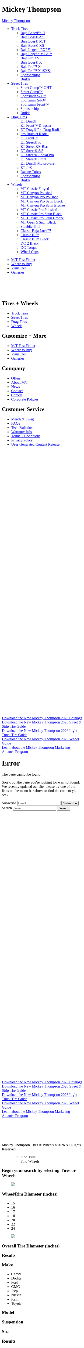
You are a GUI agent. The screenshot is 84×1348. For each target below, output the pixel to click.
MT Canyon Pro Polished (39, 197)
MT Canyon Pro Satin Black (42, 201)
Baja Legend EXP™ (36, 50)
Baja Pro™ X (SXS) (36, 71)
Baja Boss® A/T (33, 37)
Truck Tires (19, 29)
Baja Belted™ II (33, 33)
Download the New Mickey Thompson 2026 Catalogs (42, 718)
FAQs (15, 423)
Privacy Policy (22, 440)
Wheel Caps (29, 252)
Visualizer (18, 268)
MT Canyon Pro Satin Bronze (43, 205)
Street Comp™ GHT (36, 88)
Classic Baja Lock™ (36, 231)
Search (7, 808)
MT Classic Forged (35, 189)
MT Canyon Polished (36, 193)
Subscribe (9, 803)
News (15, 387)
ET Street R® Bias (34, 146)
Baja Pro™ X (31, 67)
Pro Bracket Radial (35, 134)
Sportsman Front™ (35, 104)
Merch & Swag (22, 419)
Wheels (16, 184)
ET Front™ (29, 138)
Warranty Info (21, 432)
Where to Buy (21, 264)
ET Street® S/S (32, 151)
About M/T (19, 382)
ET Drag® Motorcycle (37, 163)
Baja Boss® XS (32, 45)
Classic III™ (30, 235)
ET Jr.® (26, 168)
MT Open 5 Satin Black (38, 222)
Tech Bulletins (21, 428)
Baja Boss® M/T (33, 41)
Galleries (17, 272)
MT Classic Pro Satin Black (41, 214)
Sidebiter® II (30, 226)
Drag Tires (19, 117)
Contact (17, 391)
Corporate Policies (24, 399)
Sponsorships (30, 75)
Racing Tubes (31, 172)
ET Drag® (28, 121)
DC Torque (29, 247)
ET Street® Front (33, 159)
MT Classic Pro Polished (39, 210)
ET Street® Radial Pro (37, 155)
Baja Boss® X (31, 62)
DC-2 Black (29, 243)
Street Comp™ (32, 92)
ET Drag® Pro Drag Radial (41, 130)
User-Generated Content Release (35, 444)
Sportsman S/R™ (33, 100)
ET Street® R (31, 142)
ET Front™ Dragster (36, 125)
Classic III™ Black (35, 239)
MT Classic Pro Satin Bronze (42, 218)
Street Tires (19, 83)
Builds (25, 79)
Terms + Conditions (25, 436)
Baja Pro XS (30, 58)
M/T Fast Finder (23, 260)
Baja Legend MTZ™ (36, 54)
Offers (16, 378)
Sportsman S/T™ (33, 96)
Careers (16, 395)
